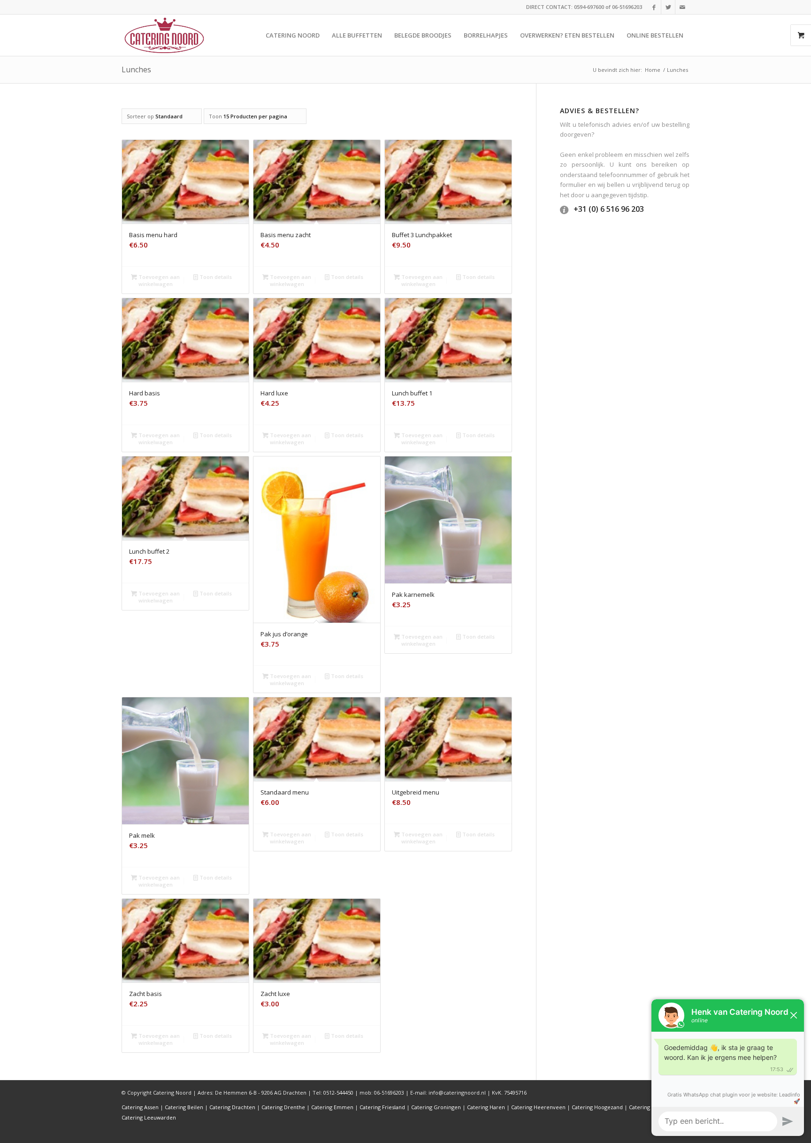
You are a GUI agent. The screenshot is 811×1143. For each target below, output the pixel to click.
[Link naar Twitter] (668, 7)
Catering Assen (140, 1107)
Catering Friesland (382, 1107)
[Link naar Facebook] (654, 7)
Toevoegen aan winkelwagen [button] (158, 280)
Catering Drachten (232, 1107)
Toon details (215, 276)
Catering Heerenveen (538, 1107)
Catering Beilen (184, 1107)
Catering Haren (486, 1107)
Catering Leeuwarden (149, 1117)
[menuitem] (293, 35)
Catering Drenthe (283, 1107)
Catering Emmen (332, 1107)
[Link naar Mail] (682, 7)
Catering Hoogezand (597, 1107)
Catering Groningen (436, 1107)
